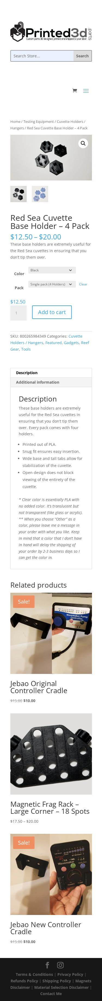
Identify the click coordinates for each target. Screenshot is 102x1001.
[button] (83, 143)
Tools (26, 349)
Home (15, 121)
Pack (19, 287)
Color (19, 273)
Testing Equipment (38, 121)
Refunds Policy (24, 980)
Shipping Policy (56, 980)
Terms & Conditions (34, 974)
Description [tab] (27, 372)
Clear (83, 284)
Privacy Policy (70, 974)
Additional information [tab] (37, 382)
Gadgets (71, 342)
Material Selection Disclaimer (61, 987)
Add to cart (52, 312)
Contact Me (51, 993)
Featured (53, 342)
